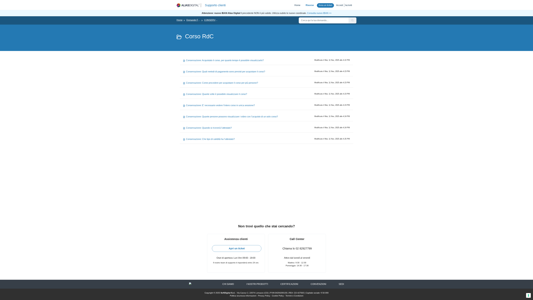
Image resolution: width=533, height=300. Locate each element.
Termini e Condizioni (294, 296)
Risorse (310, 5)
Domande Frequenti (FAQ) (199, 20)
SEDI (341, 284)
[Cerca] (352, 20)
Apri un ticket (237, 248)
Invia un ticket (325, 5)
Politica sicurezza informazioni (243, 296)
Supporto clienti (215, 5)
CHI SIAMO (228, 284)
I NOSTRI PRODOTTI (257, 284)
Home (297, 5)
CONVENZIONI (318, 284)
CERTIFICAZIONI (289, 284)
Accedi (339, 5)
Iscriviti (348, 5)
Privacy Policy (264, 296)
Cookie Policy (278, 296)
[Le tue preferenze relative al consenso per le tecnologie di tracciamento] (528, 295)
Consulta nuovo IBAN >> (318, 13)
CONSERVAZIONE (214, 20)
